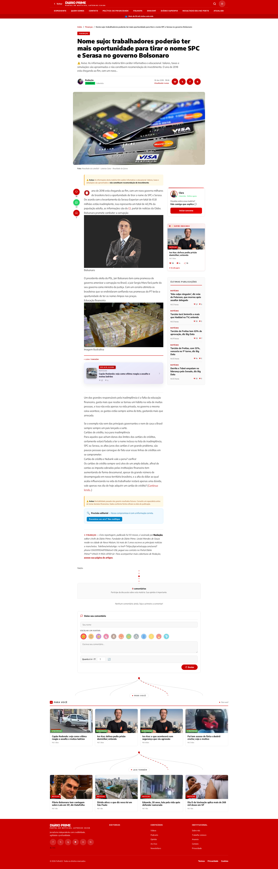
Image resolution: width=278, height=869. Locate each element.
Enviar (191, 667)
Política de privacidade (116, 11)
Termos (201, 861)
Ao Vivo (154, 844)
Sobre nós (196, 830)
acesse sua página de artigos (98, 557)
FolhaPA (137, 11)
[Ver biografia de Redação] (80, 82)
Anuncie (195, 839)
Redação (89, 80)
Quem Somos (77, 11)
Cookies (224, 861)
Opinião (154, 839)
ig (68, 842)
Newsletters (156, 848)
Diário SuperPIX (169, 11)
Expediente (60, 11)
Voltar (59, 4)
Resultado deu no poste (196, 11)
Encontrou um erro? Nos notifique (104, 519)
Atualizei (219, 11)
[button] (186, 202)
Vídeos (153, 830)
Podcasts (154, 835)
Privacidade (197, 848)
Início (79, 27)
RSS (53, 848)
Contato (93, 11)
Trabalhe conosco (199, 835)
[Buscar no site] (214, 4)
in (83, 842)
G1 (129, 208)
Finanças (89, 27)
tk (91, 842)
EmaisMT (151, 11)
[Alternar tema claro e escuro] (222, 4)
